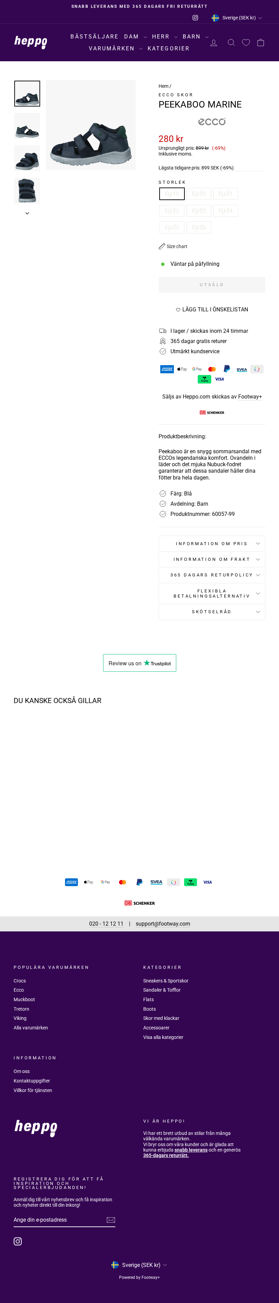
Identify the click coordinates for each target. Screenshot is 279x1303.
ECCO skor (176, 94)
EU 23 (199, 211)
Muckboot (24, 999)
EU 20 (199, 194)
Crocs (20, 980)
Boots (149, 1009)
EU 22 (172, 211)
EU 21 (226, 194)
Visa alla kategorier (163, 1037)
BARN (193, 36)
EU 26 (199, 227)
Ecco (19, 990)
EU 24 (226, 211)
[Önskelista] (246, 42)
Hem (163, 86)
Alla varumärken (31, 1027)
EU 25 (172, 227)
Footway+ (250, 396)
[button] (173, 246)
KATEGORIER (169, 48)
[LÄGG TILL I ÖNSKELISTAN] (63, 729)
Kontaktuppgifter (32, 1081)
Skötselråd (212, 611)
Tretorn (21, 1009)
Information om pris (212, 543)
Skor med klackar (161, 1018)
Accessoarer (156, 1027)
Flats (148, 999)
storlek (172, 182)
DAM (133, 36)
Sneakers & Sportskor (165, 980)
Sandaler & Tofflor (162, 990)
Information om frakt (212, 559)
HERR (162, 36)
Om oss (22, 1071)
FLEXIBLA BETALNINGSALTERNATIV (212, 593)
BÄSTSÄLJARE (94, 36)
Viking (20, 1018)
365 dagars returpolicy (211, 574)
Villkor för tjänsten (33, 1090)
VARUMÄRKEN (113, 48)
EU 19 (172, 194)
